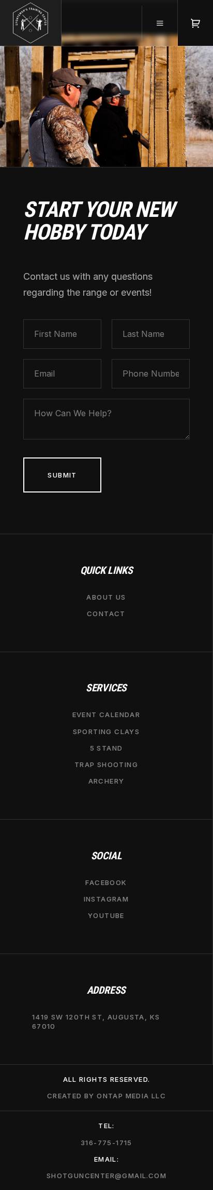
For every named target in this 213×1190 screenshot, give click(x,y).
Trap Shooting (106, 764)
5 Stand (106, 748)
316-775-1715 (106, 1142)
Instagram (106, 899)
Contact (106, 613)
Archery (106, 781)
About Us (106, 596)
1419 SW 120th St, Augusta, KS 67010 (96, 1021)
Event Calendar (106, 714)
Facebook (106, 882)
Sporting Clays (106, 731)
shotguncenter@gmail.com (106, 1175)
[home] (31, 23)
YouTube (106, 915)
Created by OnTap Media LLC (106, 1096)
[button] (159, 23)
